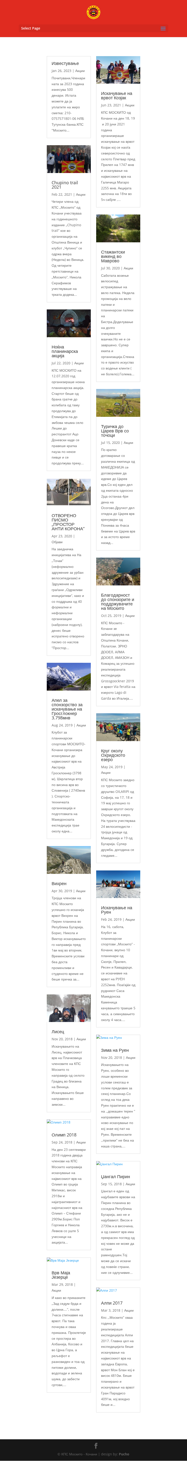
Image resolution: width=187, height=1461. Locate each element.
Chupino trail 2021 (65, 185)
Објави (57, 542)
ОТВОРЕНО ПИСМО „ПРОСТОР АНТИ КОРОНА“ (68, 521)
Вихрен (59, 883)
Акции (80, 70)
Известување (65, 63)
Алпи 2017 (111, 1303)
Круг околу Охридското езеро (113, 755)
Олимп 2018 (64, 1135)
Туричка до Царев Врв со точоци (115, 430)
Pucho (124, 1454)
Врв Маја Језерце (61, 1275)
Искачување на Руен (116, 910)
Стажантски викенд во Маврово (113, 256)
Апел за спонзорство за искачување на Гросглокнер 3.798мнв (67, 709)
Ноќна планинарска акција (65, 351)
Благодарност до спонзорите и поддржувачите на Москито (117, 601)
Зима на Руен (115, 1050)
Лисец (58, 1031)
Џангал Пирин (115, 1176)
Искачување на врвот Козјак (116, 95)
